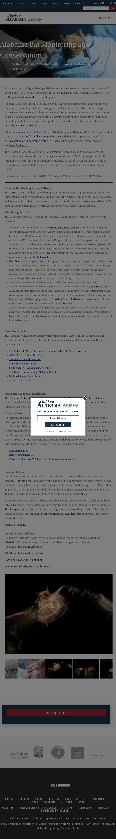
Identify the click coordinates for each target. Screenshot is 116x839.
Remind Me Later (63, 431)
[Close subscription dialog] (85, 398)
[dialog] (58, 417)
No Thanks (49, 431)
